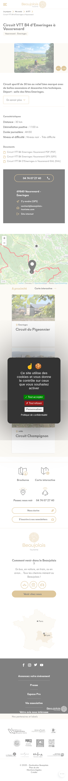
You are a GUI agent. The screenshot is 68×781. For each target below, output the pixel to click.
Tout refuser (35, 403)
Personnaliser (34, 409)
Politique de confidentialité (34, 414)
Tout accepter (35, 397)
